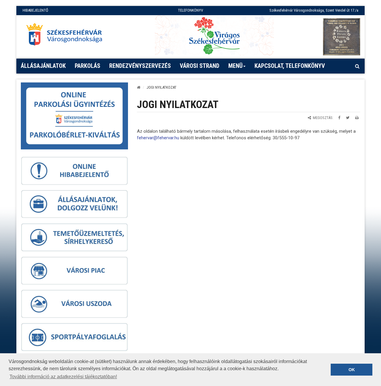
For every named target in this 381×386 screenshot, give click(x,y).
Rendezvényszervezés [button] (140, 65)
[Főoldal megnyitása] (67, 36)
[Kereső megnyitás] (357, 66)
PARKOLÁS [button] (87, 65)
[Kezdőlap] (138, 87)
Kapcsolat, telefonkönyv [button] (289, 65)
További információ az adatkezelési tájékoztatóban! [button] (63, 376)
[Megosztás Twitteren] (347, 117)
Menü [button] (235, 65)
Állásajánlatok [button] (43, 65)
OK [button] (352, 369)
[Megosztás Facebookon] (339, 117)
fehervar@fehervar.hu (158, 137)
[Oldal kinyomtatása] (357, 117)
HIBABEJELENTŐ (35, 10)
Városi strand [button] (199, 65)
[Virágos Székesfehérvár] (214, 35)
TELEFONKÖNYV (190, 10)
